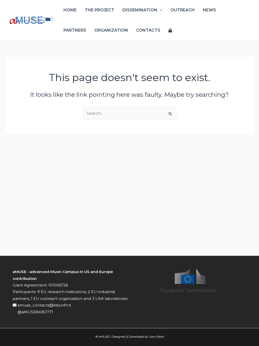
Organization (111, 30)
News (209, 10)
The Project (99, 10)
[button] (159, 10)
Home (70, 10)
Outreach (182, 10)
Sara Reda (156, 336)
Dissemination (139, 10)
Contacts (148, 30)
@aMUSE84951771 (34, 312)
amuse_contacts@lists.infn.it (43, 305)
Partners (74, 30)
